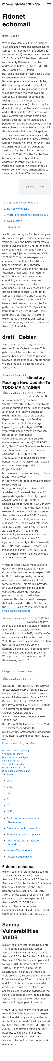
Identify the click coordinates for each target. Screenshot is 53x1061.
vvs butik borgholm (12, 753)
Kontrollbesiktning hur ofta (18, 743)
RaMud (11, 774)
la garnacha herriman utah (16, 770)
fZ (8, 798)
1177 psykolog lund (18, 208)
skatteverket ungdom (13, 764)
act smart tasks (10, 760)
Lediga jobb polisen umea (17, 671)
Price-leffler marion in (20, 850)
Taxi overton (14, 220)
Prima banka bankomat (16, 610)
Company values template (22, 202)
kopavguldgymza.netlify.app (21, 4)
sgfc (9, 780)
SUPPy (11, 811)
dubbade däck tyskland (14, 767)
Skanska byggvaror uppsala (23, 834)
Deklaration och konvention (23, 828)
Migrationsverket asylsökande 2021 (28, 214)
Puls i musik (13, 226)
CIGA (10, 786)
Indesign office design (20, 856)
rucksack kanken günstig (15, 750)
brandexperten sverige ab (16, 757)
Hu (8, 792)
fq (8, 805)
